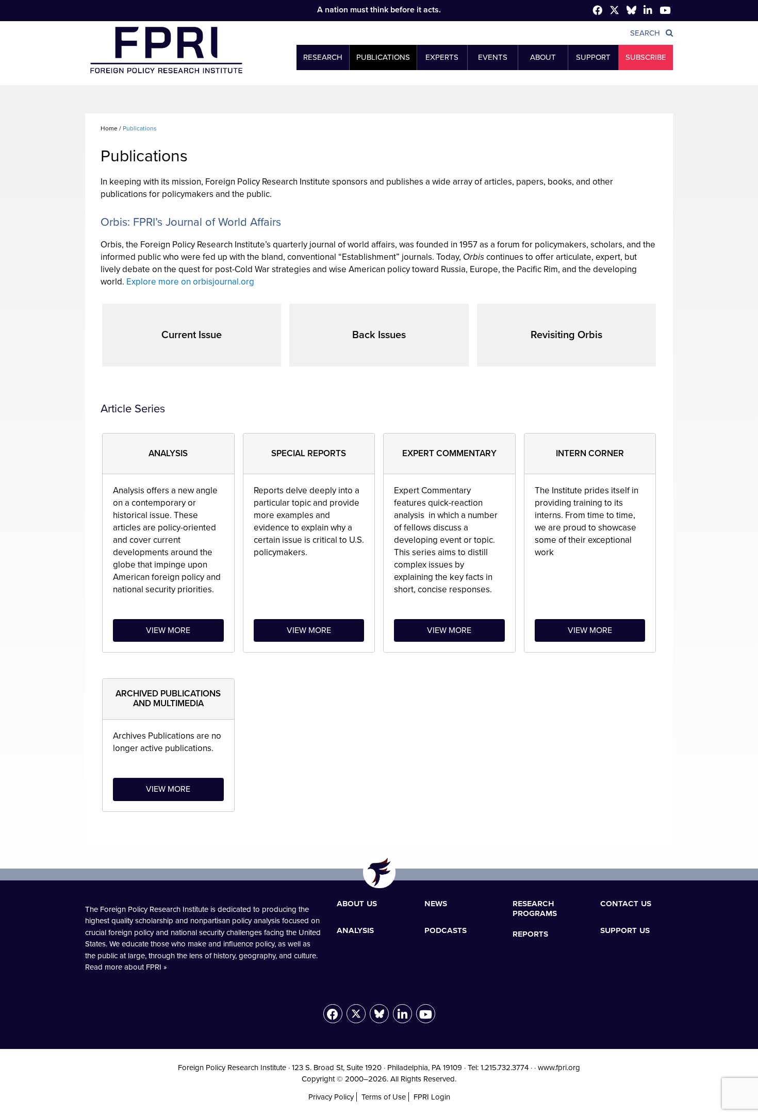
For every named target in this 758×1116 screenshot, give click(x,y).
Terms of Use (383, 1097)
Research (322, 57)
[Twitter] (614, 12)
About (543, 57)
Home (109, 128)
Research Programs (535, 908)
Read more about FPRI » (126, 967)
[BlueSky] (631, 12)
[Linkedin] (648, 11)
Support (593, 57)
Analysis (355, 930)
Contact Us (625, 903)
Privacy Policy (331, 1097)
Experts (441, 57)
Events (492, 57)
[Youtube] (425, 1013)
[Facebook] (597, 11)
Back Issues (379, 335)
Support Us (625, 930)
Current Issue (191, 335)
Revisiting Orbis (566, 335)
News (435, 903)
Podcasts (445, 930)
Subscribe (645, 57)
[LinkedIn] (402, 1013)
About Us (357, 903)
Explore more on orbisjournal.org (190, 281)
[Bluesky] (379, 1013)
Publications (383, 57)
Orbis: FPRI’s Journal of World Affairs (191, 222)
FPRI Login (432, 1097)
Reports (530, 933)
